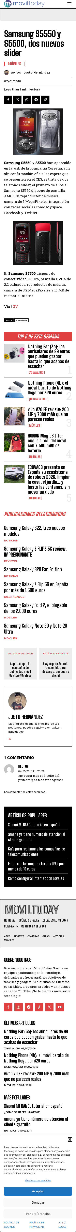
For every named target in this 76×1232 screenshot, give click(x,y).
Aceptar (38, 1191)
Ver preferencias (38, 1214)
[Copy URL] (45, 100)
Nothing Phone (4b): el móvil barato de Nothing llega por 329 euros (50, 387)
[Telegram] (36, 100)
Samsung (21, 320)
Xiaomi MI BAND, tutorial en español (34, 824)
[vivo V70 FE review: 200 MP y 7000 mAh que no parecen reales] (14, 416)
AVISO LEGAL (62, 1224)
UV (15, 306)
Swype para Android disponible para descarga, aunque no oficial (55, 669)
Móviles (34, 425)
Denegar (38, 1202)
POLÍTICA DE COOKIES (11, 1224)
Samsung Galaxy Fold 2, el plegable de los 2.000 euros (35, 608)
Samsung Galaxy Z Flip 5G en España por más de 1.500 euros (36, 587)
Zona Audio (36, 372)
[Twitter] (17, 100)
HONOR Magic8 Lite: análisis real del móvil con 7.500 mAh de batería (47, 443)
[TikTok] (39, 1007)
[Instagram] (18, 1007)
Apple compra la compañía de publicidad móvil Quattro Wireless (20, 669)
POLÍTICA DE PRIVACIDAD (36, 1224)
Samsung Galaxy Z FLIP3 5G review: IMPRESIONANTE (35, 552)
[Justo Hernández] (7, 72)
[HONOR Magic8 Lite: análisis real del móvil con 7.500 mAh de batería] (14, 442)
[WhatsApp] (27, 100)
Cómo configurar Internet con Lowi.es (36, 878)
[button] (70, 1139)
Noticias (35, 457)
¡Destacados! (38, 399)
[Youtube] (60, 1007)
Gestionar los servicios (38, 1180)
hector (23, 766)
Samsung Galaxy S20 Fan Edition (33, 569)
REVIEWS (10, 561)
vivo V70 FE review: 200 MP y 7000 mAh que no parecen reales (48, 414)
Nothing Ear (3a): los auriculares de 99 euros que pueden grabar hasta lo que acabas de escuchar (49, 356)
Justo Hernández (37, 72)
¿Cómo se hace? (15, 1112)
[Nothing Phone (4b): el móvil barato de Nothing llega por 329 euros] (14, 390)
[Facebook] (8, 100)
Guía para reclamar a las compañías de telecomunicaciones (36, 851)
